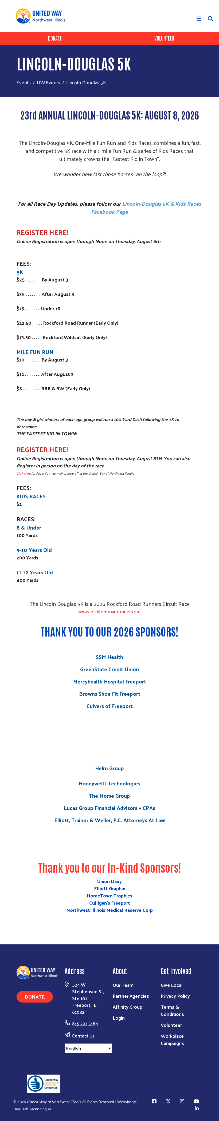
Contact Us (83, 1036)
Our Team (123, 985)
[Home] (42, 16)
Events (24, 82)
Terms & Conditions (172, 1010)
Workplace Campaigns (172, 1039)
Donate (55, 37)
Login (119, 1017)
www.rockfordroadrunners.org (109, 611)
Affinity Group (127, 1007)
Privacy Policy (175, 996)
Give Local (171, 985)
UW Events (48, 82)
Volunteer (164, 37)
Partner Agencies (131, 996)
